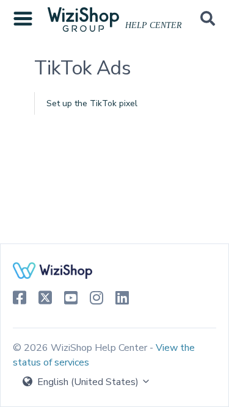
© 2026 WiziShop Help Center (81, 348)
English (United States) (88, 382)
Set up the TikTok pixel (91, 103)
